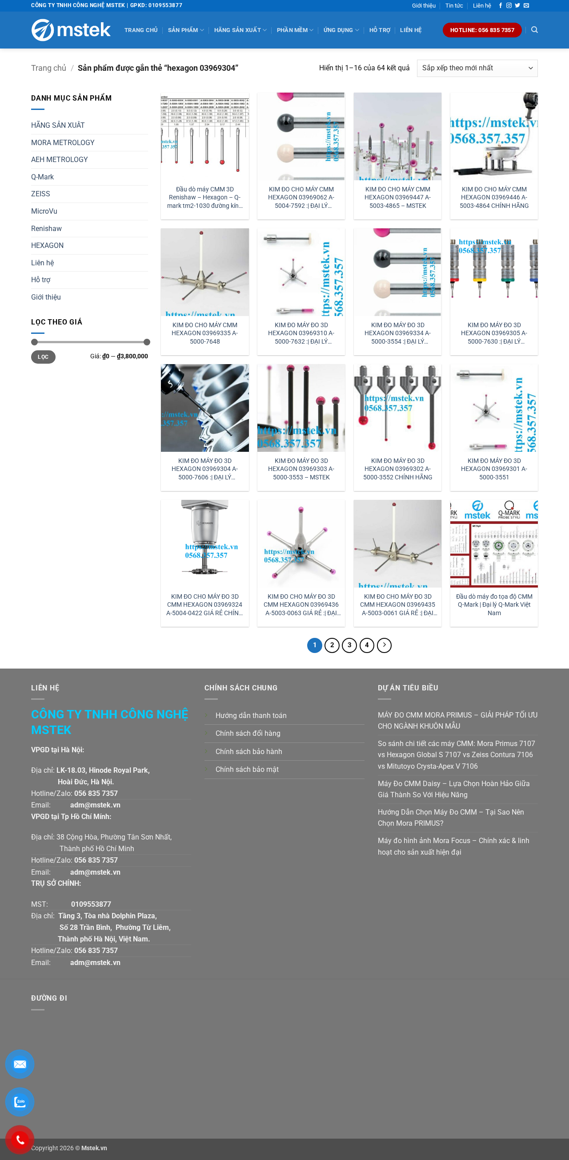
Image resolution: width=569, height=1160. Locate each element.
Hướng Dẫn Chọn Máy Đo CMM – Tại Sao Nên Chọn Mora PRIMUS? (451, 818)
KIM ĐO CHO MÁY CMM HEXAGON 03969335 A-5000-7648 (205, 333)
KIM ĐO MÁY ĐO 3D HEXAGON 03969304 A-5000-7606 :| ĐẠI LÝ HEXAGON (205, 469)
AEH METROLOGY (59, 159)
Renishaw (46, 228)
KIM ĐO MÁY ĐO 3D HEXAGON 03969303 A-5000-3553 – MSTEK (301, 469)
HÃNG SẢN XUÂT (58, 125)
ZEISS (40, 194)
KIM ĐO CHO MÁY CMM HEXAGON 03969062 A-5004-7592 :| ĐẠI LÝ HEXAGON (301, 198)
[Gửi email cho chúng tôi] (526, 6)
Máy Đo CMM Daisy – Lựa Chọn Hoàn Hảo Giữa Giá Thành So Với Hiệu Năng (454, 789)
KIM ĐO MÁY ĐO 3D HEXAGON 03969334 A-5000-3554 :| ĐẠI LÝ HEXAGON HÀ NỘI (398, 333)
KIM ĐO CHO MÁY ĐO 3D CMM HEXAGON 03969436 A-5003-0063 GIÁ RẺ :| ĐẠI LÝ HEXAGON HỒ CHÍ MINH (301, 605)
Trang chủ (141, 30)
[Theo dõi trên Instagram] (509, 6)
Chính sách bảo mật (247, 769)
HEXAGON (47, 245)
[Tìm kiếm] (534, 29)
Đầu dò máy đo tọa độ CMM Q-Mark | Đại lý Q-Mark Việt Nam (494, 605)
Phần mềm (292, 30)
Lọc (43, 357)
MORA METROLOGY (63, 142)
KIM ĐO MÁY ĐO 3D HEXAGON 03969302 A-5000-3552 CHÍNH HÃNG (398, 469)
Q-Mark (42, 177)
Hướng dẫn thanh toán (251, 715)
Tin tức (454, 5)
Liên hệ (482, 5)
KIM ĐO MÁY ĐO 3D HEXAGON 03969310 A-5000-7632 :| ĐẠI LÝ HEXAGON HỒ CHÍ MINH (301, 333)
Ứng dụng (338, 30)
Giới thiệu (424, 5)
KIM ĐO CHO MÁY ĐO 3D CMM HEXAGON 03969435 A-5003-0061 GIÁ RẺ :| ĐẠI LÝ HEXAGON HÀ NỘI (397, 605)
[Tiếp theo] (384, 645)
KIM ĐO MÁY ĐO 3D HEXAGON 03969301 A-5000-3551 (494, 469)
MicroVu (44, 211)
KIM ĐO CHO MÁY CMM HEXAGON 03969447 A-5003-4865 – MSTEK (398, 198)
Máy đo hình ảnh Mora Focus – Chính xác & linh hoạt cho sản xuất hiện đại (453, 846)
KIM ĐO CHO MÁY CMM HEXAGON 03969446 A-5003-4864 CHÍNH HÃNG (494, 198)
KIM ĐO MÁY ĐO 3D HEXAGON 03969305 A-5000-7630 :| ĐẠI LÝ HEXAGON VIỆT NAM (494, 333)
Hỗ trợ (380, 30)
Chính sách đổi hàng (248, 733)
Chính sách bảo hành (249, 751)
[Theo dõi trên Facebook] (500, 6)
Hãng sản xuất (237, 30)
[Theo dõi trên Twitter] (517, 6)
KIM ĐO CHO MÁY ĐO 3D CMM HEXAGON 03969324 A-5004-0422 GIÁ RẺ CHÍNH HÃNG (204, 605)
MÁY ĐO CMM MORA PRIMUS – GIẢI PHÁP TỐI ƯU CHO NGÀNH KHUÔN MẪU (457, 721)
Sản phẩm (183, 30)
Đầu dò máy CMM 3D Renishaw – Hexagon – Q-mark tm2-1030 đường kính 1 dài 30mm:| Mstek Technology (204, 198)
